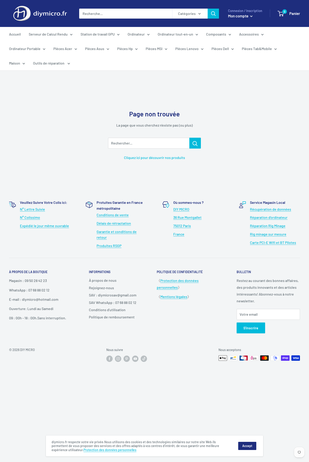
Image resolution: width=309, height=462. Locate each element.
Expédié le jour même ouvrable (44, 226)
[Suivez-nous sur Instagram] (118, 358)
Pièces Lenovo (187, 48)
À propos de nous (102, 280)
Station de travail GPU (98, 34)
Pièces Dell (220, 48)
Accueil (15, 34)
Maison (14, 63)
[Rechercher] (213, 14)
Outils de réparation (49, 63)
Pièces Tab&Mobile (257, 48)
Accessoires (249, 34)
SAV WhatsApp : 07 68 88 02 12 (112, 302)
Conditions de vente (113, 215)
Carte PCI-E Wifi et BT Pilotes (273, 242)
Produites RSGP (109, 245)
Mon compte (238, 16)
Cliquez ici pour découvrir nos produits (154, 157)
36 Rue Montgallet (187, 217)
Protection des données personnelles (109, 450)
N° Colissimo (30, 217)
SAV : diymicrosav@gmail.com (112, 295)
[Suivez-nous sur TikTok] (144, 358)
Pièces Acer (62, 48)
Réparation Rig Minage (267, 226)
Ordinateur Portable (24, 48)
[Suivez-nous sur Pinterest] (127, 358)
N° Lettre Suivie (32, 209)
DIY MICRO (181, 209)
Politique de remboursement (112, 317)
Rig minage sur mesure (268, 234)
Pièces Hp (125, 48)
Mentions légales (173, 296)
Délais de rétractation (114, 223)
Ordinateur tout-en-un (175, 34)
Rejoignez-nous (101, 288)
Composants (216, 34)
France (178, 234)
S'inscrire (250, 328)
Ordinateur (136, 34)
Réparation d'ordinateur (269, 217)
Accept (247, 446)
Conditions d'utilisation (107, 310)
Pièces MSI (154, 48)
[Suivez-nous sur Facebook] (109, 358)
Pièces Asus (94, 48)
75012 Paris (182, 226)
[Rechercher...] (195, 143)
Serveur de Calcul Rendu (48, 34)
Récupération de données (270, 209)
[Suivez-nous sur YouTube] (135, 358)
